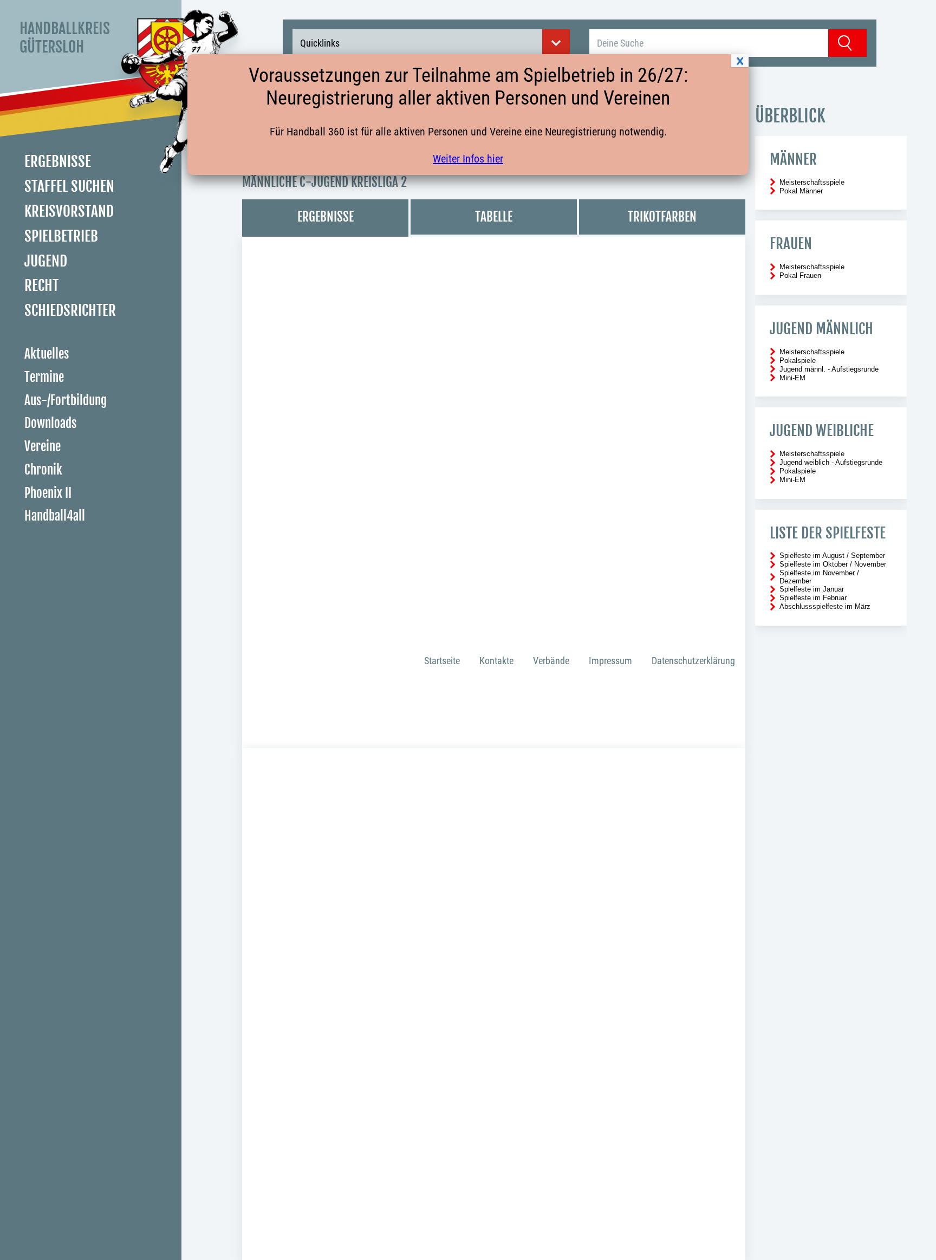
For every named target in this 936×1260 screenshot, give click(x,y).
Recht (41, 285)
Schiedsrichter (70, 310)
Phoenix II (48, 493)
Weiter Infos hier (468, 158)
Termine (44, 377)
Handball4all (54, 516)
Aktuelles (46, 354)
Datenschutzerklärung (693, 660)
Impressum (610, 660)
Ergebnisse (57, 161)
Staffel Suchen (69, 186)
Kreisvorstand (69, 211)
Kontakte (496, 660)
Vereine (42, 446)
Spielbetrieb (61, 236)
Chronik (43, 470)
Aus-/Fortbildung (65, 400)
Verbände (551, 660)
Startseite (442, 660)
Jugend (45, 261)
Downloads (50, 423)
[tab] (325, 218)
